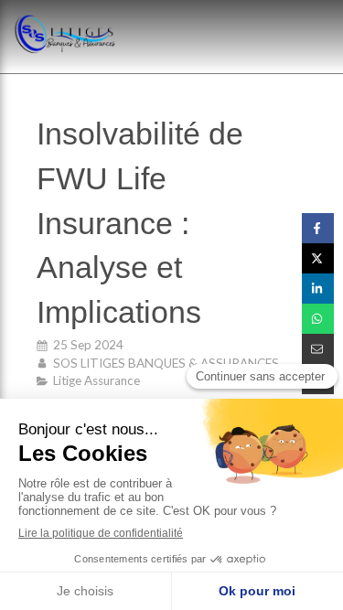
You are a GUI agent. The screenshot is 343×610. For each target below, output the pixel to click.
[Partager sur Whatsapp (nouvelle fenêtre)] (318, 319)
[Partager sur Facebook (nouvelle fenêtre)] (318, 228)
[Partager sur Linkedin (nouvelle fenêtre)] (318, 288)
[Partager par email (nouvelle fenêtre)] (318, 349)
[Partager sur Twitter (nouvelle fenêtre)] (318, 258)
